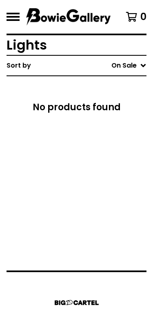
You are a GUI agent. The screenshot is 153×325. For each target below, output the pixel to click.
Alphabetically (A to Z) (100, 126)
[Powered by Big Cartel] (77, 303)
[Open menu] (13, 17)
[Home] (68, 17)
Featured (77, 86)
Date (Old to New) (93, 165)
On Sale (75, 100)
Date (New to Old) (93, 152)
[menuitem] (76, 65)
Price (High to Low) (94, 191)
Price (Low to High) (94, 178)
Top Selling (80, 113)
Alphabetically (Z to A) (100, 139)
